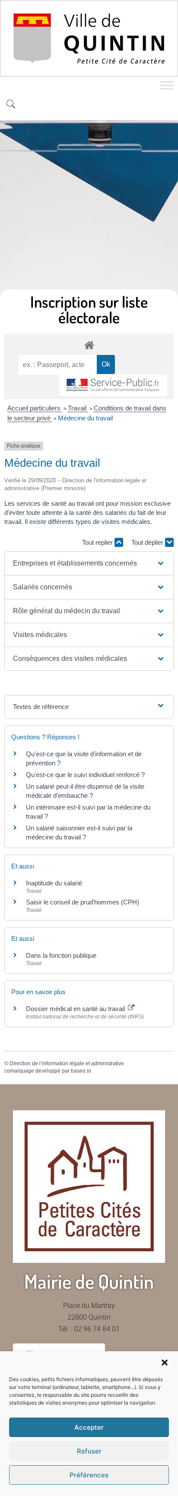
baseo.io (81, 1071)
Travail (78, 408)
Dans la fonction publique (61, 955)
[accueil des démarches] (89, 345)
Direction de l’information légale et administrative (67, 1063)
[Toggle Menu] (167, 85)
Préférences (89, 1475)
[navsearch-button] (10, 105)
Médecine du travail (85, 418)
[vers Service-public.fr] (113, 385)
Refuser (89, 1451)
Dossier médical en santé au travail (76, 1008)
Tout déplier (148, 542)
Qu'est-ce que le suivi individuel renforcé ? (85, 774)
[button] (164, 1362)
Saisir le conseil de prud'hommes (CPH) (82, 902)
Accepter (89, 1427)
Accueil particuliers (34, 408)
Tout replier (98, 542)
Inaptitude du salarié (54, 883)
